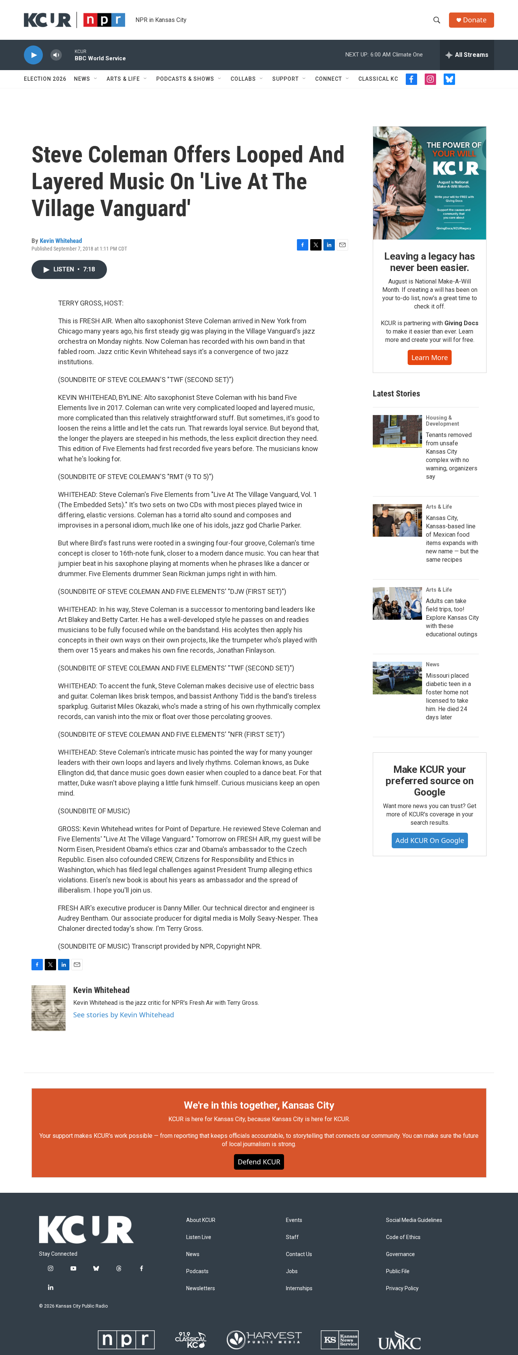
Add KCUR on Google (430, 840)
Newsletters (200, 1288)
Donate (475, 20)
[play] (33, 55)
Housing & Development (442, 421)
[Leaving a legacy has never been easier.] (429, 183)
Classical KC (378, 79)
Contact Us (299, 1254)
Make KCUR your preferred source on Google (429, 781)
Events (294, 1220)
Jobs (292, 1271)
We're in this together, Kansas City (259, 1105)
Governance (400, 1254)
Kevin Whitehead (61, 240)
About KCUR (200, 1220)
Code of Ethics (403, 1237)
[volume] (56, 55)
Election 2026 (45, 79)
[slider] (68, 55)
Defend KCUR (259, 1161)
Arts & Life (123, 79)
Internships (299, 1288)
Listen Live (198, 1237)
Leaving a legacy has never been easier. (429, 262)
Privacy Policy (402, 1288)
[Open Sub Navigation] (96, 79)
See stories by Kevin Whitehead (123, 1014)
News (82, 79)
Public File (398, 1271)
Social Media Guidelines (414, 1220)
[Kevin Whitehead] (48, 1008)
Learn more (429, 357)
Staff (292, 1237)
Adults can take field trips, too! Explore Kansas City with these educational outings (452, 617)
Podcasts (197, 1271)
